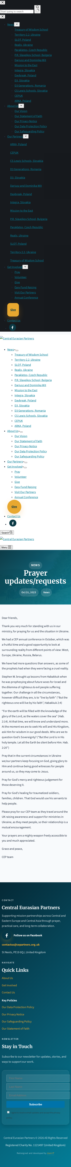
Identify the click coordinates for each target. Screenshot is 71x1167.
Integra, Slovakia (25, 395)
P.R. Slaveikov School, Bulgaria (33, 380)
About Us (12, 431)
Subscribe (35, 1104)
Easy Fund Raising (25, 487)
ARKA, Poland (23, 426)
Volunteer (21, 477)
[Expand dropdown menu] (16, 350)
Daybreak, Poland (25, 401)
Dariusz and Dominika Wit (30, 385)
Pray (17, 472)
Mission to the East (26, 390)
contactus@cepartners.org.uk (21, 945)
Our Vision (21, 436)
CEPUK (19, 421)
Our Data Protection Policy (31, 451)
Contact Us (13, 516)
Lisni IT (50, 1153)
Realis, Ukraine (24, 370)
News (10, 350)
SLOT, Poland (23, 365)
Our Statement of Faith (28, 441)
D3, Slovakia (22, 406)
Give (17, 482)
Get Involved (14, 467)
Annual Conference (26, 497)
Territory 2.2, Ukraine (27, 360)
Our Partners (15, 462)
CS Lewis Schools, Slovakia (31, 416)
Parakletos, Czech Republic (31, 375)
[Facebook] (12, 523)
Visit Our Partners (25, 492)
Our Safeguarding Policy (29, 457)
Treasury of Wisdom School (31, 355)
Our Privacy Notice (26, 446)
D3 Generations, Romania (30, 411)
